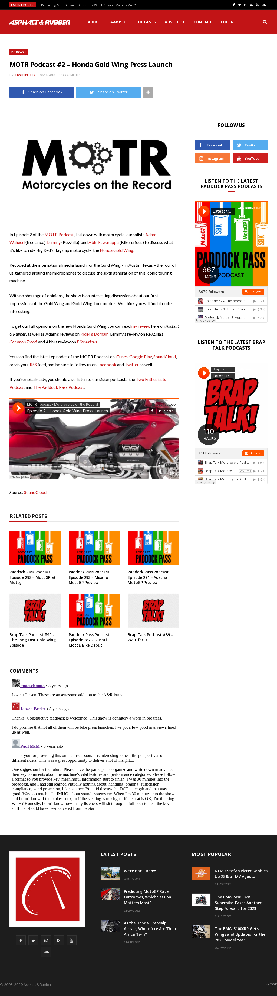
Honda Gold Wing (116, 250)
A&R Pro (118, 21)
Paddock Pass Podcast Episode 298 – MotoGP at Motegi (32, 577)
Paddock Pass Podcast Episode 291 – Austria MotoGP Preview (148, 577)
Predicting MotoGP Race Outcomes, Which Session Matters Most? (88, 5)
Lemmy (54, 242)
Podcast (18, 52)
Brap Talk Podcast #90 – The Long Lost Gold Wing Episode (32, 640)
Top (273, 984)
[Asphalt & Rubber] (39, 22)
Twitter (132, 364)
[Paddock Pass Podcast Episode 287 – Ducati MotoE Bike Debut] (94, 611)
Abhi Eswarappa (103, 242)
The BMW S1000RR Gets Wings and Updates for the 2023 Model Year (240, 934)
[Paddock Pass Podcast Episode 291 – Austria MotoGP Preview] (153, 548)
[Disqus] (94, 743)
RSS (33, 364)
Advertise (175, 21)
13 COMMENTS (69, 75)
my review (140, 326)
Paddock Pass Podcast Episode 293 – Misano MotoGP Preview (89, 577)
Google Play (140, 356)
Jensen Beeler (24, 75)
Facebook (106, 364)
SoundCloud (164, 356)
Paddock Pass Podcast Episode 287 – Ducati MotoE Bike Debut (89, 640)
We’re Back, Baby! (140, 870)
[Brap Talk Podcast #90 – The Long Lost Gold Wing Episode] (35, 611)
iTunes (122, 356)
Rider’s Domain (94, 333)
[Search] (265, 22)
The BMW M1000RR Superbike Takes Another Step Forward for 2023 (238, 902)
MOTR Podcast (59, 234)
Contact (203, 21)
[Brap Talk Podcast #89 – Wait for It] (153, 611)
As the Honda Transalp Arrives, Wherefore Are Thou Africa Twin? (150, 928)
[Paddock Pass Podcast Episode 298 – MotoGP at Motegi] (35, 548)
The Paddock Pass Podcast (58, 387)
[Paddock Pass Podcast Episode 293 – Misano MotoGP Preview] (94, 548)
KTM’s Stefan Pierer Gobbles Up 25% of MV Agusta (241, 873)
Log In (227, 21)
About (94, 21)
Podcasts (146, 21)
